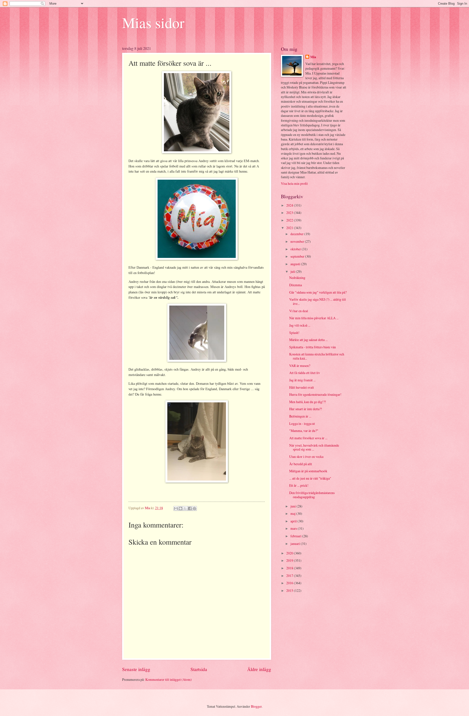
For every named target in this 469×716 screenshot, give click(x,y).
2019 (290, 560)
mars (294, 528)
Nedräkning (297, 277)
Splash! (294, 332)
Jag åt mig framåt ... (302, 380)
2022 (290, 220)
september (297, 256)
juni (293, 506)
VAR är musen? (299, 365)
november (297, 241)
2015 (290, 590)
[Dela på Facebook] (189, 508)
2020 (290, 553)
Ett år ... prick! (299, 485)
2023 (290, 212)
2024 (290, 205)
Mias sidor (153, 22)
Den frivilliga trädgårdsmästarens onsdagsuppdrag (312, 494)
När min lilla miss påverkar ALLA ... (314, 318)
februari (296, 536)
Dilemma (295, 285)
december (297, 233)
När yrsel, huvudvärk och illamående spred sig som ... (314, 447)
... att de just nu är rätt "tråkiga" (310, 478)
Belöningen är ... (300, 416)
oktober (296, 249)
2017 (290, 575)
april (294, 521)
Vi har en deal (298, 310)
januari (295, 543)
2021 (290, 227)
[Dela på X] (185, 508)
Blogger (256, 706)
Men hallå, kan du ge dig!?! (307, 401)
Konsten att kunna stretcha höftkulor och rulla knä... (316, 356)
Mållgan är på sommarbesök (308, 471)
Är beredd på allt (300, 464)
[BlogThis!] (180, 508)
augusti (295, 264)
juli (293, 271)
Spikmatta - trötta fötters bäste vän (312, 347)
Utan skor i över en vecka (306, 456)
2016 (290, 583)
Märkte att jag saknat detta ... (308, 339)
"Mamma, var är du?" (303, 430)
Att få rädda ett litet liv (304, 372)
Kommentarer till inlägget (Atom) (168, 679)
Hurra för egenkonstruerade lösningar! (315, 394)
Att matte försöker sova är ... (308, 438)
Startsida (199, 669)
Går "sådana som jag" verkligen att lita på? (318, 292)
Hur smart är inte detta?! (305, 409)
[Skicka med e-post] (175, 508)
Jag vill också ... (299, 325)
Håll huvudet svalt (301, 387)
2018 (290, 568)
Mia (313, 57)
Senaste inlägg (136, 669)
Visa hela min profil (294, 183)
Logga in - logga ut (302, 423)
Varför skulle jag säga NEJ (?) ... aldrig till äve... (317, 301)
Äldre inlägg (259, 669)
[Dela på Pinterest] (194, 508)
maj (293, 513)
